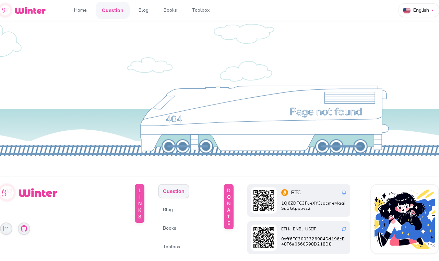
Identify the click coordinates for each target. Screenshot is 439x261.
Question (112, 10)
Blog (144, 10)
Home (80, 10)
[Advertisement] (405, 219)
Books (170, 10)
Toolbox (201, 10)
